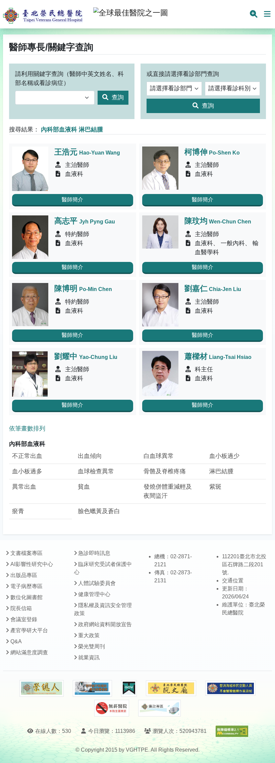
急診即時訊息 (94, 553)
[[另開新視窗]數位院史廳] (171, 688)
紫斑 (215, 486)
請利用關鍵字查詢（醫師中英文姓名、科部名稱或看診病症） (69, 78)
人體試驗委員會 (97, 583)
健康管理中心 (94, 594)
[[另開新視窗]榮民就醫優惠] (92, 688)
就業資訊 (89, 657)
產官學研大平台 (29, 630)
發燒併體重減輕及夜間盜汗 (168, 491)
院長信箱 (21, 608)
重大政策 (89, 635)
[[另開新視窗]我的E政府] (129, 688)
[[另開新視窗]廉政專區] (159, 708)
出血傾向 (90, 456)
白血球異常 (159, 456)
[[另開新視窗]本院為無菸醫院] (111, 708)
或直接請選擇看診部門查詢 (183, 74)
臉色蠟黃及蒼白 (99, 511)
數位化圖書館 (26, 597)
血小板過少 (224, 456)
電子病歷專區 (26, 586)
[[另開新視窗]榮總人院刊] (41, 688)
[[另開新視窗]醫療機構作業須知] (230, 688)
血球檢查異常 (96, 471)
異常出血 (24, 486)
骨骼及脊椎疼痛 (165, 471)
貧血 (84, 486)
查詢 (117, 97)
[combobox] (55, 98)
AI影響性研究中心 (31, 564)
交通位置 (232, 580)
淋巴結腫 (221, 471)
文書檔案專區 (26, 553)
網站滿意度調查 (29, 652)
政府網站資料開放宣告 (105, 624)
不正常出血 (27, 456)
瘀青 (18, 511)
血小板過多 (27, 471)
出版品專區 (23, 575)
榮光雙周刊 (91, 646)
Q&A (16, 641)
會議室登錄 (23, 619)
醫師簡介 (72, 199)
